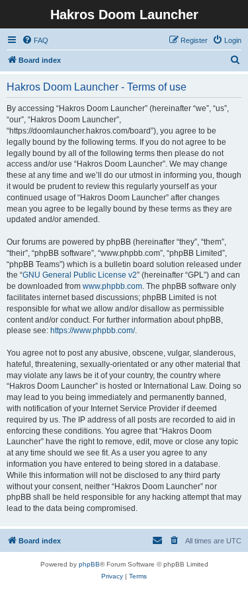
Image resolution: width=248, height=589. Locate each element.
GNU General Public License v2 (79, 275)
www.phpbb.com (112, 286)
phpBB (89, 564)
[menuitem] (35, 40)
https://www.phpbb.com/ (92, 330)
